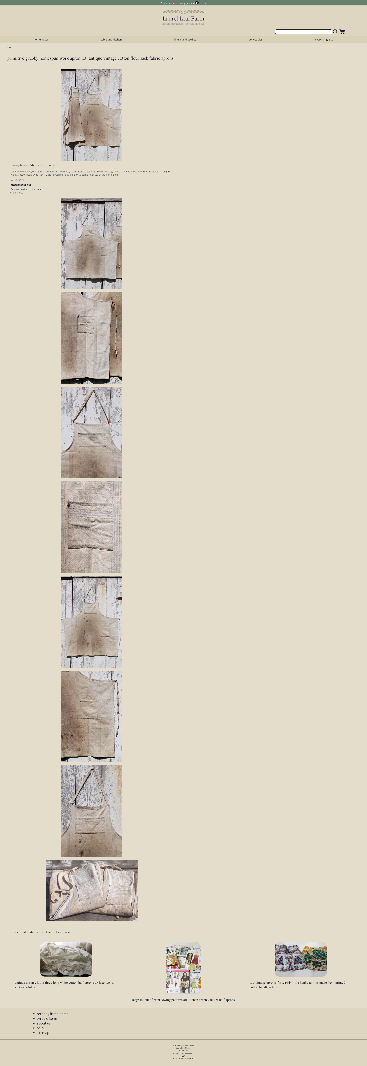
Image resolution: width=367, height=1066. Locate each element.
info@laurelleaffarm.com (183, 1058)
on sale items (47, 1018)
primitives (18, 192)
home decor (41, 39)
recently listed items (52, 1013)
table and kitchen (111, 39)
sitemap (43, 1032)
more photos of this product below (33, 165)
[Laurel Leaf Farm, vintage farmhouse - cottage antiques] (183, 17)
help (40, 1028)
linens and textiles (185, 39)
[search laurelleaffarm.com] (335, 31)
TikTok (203, 3)
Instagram (184, 3)
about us (44, 1023)
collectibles (255, 39)
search (11, 47)
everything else (324, 39)
